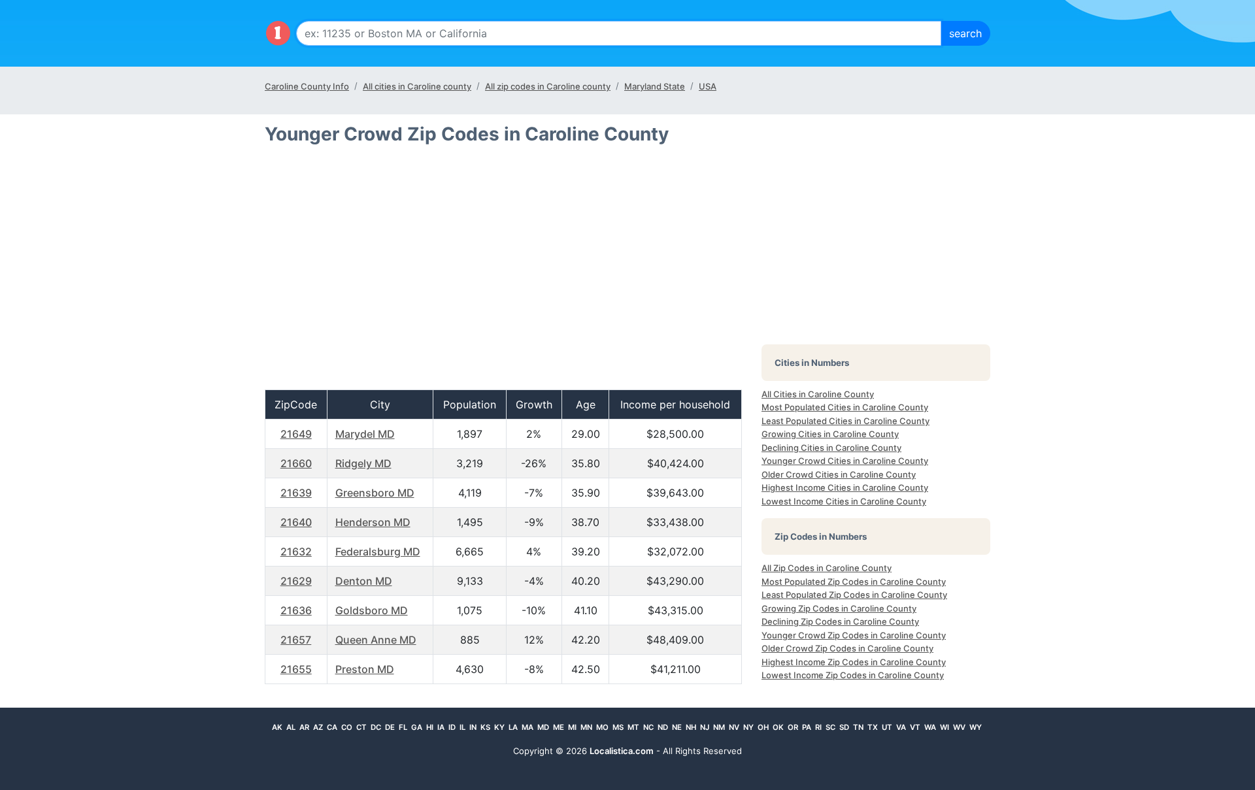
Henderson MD (372, 522)
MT (633, 727)
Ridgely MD (363, 463)
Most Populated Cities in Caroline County (844, 407)
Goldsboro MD (371, 610)
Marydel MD (365, 433)
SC (830, 727)
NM (719, 727)
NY (748, 727)
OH (763, 727)
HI (429, 727)
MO (602, 727)
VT (915, 727)
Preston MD (364, 669)
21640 (296, 522)
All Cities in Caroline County (817, 394)
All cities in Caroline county (417, 86)
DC (376, 727)
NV (734, 727)
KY (499, 727)
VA (901, 727)
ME (558, 727)
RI (818, 727)
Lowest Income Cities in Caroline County (843, 501)
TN (858, 727)
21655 (296, 669)
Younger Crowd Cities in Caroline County (844, 460)
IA (440, 727)
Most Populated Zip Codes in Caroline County (853, 581)
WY (975, 727)
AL (290, 727)
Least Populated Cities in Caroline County (845, 421)
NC (648, 727)
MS (618, 727)
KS (485, 727)
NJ (704, 727)
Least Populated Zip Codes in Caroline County (854, 594)
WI (944, 727)
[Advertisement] (503, 272)
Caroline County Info (307, 86)
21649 (296, 433)
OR (793, 727)
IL (462, 727)
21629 (296, 580)
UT (887, 727)
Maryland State (654, 86)
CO (346, 727)
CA (332, 727)
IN (473, 727)
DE (390, 727)
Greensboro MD (374, 492)
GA (416, 727)
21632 (296, 551)
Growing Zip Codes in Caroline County (838, 608)
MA (527, 727)
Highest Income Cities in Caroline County (844, 487)
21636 (296, 610)
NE (677, 727)
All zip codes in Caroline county (548, 86)
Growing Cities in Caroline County (830, 434)
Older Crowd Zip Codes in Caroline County (847, 648)
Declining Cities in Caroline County (831, 447)
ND (663, 727)
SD (844, 727)
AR (304, 727)
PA (806, 727)
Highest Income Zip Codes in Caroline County (853, 662)
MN (586, 727)
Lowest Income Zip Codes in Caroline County (852, 675)
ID (452, 727)
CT (361, 727)
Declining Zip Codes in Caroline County (840, 621)
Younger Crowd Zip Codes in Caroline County (853, 635)
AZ (318, 727)
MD (543, 727)
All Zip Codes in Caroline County (826, 568)
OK (778, 727)
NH (691, 727)
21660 (296, 463)
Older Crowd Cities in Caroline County (838, 474)
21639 (296, 492)
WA (930, 727)
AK (277, 727)
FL (403, 727)
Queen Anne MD (375, 639)
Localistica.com (622, 751)
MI (572, 727)
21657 (295, 639)
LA (513, 727)
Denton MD (363, 580)
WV (959, 727)
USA (707, 86)
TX (872, 727)
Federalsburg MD (377, 551)
